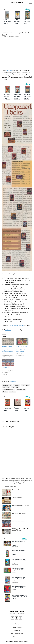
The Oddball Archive (18, 490)
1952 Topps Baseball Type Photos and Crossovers (21, 529)
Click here (8, 330)
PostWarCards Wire (17, 633)
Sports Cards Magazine (8, 389)
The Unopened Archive (16, 325)
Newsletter (17, 630)
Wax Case (12, 391)
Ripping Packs (15, 387)
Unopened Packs (21, 389)
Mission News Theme (11, 641)
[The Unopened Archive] (8, 362)
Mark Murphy (6, 387)
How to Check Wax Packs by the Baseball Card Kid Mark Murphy (21, 348)
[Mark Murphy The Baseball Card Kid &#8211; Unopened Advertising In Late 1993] (8, 341)
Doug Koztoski (25, 385)
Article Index (17, 637)
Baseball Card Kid (7, 385)
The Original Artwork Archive (20, 505)
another (9, 71)
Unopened (13, 381)
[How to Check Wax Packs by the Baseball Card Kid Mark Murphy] (22, 341)
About (17, 624)
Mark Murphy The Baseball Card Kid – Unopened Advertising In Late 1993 (7, 349)
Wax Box (5, 391)
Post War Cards (17, 2)
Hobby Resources (17, 497)
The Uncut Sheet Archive (19, 513)
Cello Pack (16, 385)
